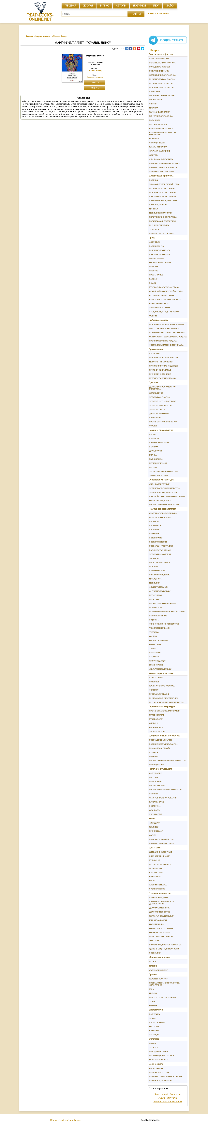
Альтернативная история (161, 171)
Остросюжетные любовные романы (167, 337)
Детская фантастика (159, 397)
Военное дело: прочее (161, 1080)
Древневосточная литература (164, 488)
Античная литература (159, 484)
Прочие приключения (160, 374)
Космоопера (155, 100)
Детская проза (156, 393)
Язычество (154, 810)
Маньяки (153, 209)
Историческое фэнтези (161, 87)
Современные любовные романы (166, 345)
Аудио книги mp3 (167, 1097)
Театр (152, 1001)
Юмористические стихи (161, 843)
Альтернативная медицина (163, 513)
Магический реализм (160, 262)
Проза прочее (156, 275)
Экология (154, 657)
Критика (153, 752)
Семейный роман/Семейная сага (166, 291)
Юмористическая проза (161, 839)
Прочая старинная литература (164, 504)
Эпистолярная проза (159, 308)
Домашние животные (160, 852)
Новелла (153, 267)
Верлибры (154, 438)
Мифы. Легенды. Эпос (160, 500)
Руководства (156, 719)
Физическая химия (158, 640)
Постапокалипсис (158, 124)
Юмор (152, 818)
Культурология (157, 571)
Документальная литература (164, 735)
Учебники (154, 632)
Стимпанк (154, 139)
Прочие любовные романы (162, 341)
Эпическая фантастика (161, 159)
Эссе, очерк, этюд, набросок (164, 312)
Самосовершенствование (162, 798)
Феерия (153, 316)
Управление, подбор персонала (165, 945)
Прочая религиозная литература (165, 790)
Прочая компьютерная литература (166, 702)
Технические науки (159, 628)
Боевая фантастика (159, 59)
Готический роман (159, 71)
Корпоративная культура (161, 916)
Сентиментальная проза (161, 295)
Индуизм (153, 777)
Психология (155, 607)
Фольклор (154, 1038)
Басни (152, 434)
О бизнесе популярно (160, 932)
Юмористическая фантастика (164, 163)
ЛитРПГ (152, 104)
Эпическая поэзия (158, 475)
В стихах (153, 447)
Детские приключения (160, 405)
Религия (153, 794)
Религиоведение (158, 616)
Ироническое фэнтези (160, 83)
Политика (154, 599)
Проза (152, 237)
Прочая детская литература (163, 422)
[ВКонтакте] (126, 48)
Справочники (156, 727)
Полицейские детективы (162, 221)
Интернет (154, 682)
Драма (152, 1018)
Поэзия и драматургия (161, 430)
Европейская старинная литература (167, 496)
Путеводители (156, 715)
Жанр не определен (159, 957)
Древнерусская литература (163, 492)
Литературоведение (159, 575)
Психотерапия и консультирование (167, 612)
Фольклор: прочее (158, 1060)
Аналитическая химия (160, 669)
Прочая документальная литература (167, 760)
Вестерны (154, 353)
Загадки (153, 1047)
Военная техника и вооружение (165, 1076)
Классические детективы (162, 196)
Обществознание (158, 587)
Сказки (153, 426)
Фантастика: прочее (159, 151)
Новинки (139, 5)
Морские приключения (160, 362)
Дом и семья (155, 847)
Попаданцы (155, 120)
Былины (153, 1043)
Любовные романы (158, 320)
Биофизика (155, 525)
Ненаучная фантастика (160, 116)
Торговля (154, 941)
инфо (169, 5)
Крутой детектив (158, 205)
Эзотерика (154, 806)
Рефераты (154, 620)
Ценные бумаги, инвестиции (164, 949)
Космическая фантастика (162, 95)
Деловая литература (160, 893)
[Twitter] (142, 48)
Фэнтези (153, 155)
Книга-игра (155, 418)
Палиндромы (155, 459)
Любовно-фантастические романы (167, 333)
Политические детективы (162, 217)
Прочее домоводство (160, 864)
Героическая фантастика (162, 63)
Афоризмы (154, 242)
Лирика (152, 455)
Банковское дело (158, 897)
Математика (155, 579)
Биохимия (154, 530)
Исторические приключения (163, 358)
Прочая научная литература (162, 603)
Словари (153, 723)
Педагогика (155, 595)
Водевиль (154, 1014)
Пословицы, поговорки (161, 1055)
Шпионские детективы (161, 233)
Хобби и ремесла (158, 885)
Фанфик (153, 1005)
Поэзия (153, 467)
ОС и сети (154, 690)
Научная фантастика (159, 112)
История (153, 566)
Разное (152, 961)
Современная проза (94, 77)
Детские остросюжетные (162, 401)
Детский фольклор (159, 413)
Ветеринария (155, 538)
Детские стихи (157, 409)
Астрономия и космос (160, 517)
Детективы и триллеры (161, 175)
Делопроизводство (159, 912)
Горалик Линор (95, 70)
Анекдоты (154, 823)
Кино (152, 989)
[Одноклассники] (134, 48)
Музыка (153, 993)
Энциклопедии (157, 731)
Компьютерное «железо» (162, 686)
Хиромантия (155, 814)
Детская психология (160, 554)
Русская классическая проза (164, 287)
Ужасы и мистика (158, 147)
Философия (155, 644)
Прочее (152, 974)
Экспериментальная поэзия (163, 471)
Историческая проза (159, 250)
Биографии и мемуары (160, 740)
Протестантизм (157, 785)
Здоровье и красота (159, 856)
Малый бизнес (156, 924)
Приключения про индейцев (163, 366)
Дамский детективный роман (164, 184)
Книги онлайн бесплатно (167, 1094)
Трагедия (154, 1035)
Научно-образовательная (162, 508)
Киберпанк (154, 91)
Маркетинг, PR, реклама (161, 928)
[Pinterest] (138, 48)
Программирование (159, 694)
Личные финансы (158, 920)
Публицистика (156, 764)
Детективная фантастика (162, 75)
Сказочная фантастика (161, 128)
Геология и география (161, 546)
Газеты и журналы (158, 979)
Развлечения (155, 868)
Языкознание (156, 665)
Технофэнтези (157, 143)
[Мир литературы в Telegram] (167, 44)
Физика (153, 636)
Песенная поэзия (158, 463)
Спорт (152, 881)
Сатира (152, 835)
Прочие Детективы (159, 225)
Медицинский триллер (160, 213)
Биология (154, 521)
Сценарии (154, 1030)
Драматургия (155, 451)
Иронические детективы (162, 188)
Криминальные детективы (163, 200)
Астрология (155, 773)
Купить (95, 88)
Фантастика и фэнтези (161, 54)
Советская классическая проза (165, 299)
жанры (88, 5)
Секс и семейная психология (164, 624)
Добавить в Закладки (157, 13)
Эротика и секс (157, 889)
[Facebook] (130, 48)
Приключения (156, 349)
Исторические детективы (162, 192)
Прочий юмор (156, 831)
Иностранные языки (159, 562)
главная (70, 5)
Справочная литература (162, 706)
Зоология (154, 558)
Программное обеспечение (163, 698)
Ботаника (154, 534)
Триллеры (154, 229)
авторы (121, 5)
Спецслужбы (156, 1068)
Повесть (153, 271)
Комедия (153, 827)
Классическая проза (159, 254)
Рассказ (153, 279)
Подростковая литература (162, 997)
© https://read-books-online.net (65, 1120)
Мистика (153, 108)
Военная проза (156, 246)
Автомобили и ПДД (158, 970)
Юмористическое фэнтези (163, 167)
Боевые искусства (159, 1072)
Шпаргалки (154, 653)
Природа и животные (160, 370)
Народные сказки (158, 1051)
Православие (156, 781)
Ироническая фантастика (162, 79)
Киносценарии (157, 1022)
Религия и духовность (160, 768)
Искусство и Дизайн (159, 748)
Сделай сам (155, 876)
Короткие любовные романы (164, 328)
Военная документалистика (163, 744)
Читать (95, 82)
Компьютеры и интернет (162, 673)
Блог (156, 5)
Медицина (154, 583)
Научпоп (153, 756)
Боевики (153, 180)
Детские (153, 382)
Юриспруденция (157, 661)
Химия (152, 648)
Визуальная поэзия (159, 443)
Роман (152, 283)
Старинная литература (161, 479)
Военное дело (156, 1064)
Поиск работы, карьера (161, 936)
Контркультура (156, 258)
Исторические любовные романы (166, 324)
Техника (153, 965)
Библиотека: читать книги (168, 1101)
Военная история (158, 542)
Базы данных (156, 678)
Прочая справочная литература (164, 711)
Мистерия (154, 1026)
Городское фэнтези (159, 67)
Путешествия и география (162, 378)
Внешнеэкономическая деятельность (161, 902)
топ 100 (104, 5)
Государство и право (160, 550)
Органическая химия (159, 591)
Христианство (156, 802)
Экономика (155, 953)
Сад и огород (156, 872)
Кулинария (154, 860)
